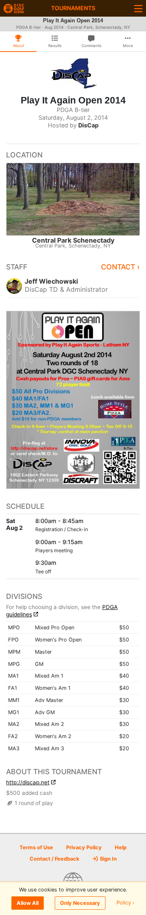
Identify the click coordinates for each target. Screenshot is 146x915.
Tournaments (73, 7)
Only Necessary (80, 903)
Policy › (125, 903)
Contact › (120, 267)
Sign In (108, 859)
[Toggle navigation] (138, 8)
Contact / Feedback (54, 859)
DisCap (88, 125)
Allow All (28, 903)
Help (121, 847)
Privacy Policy (84, 847)
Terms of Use (36, 847)
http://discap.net (27, 782)
